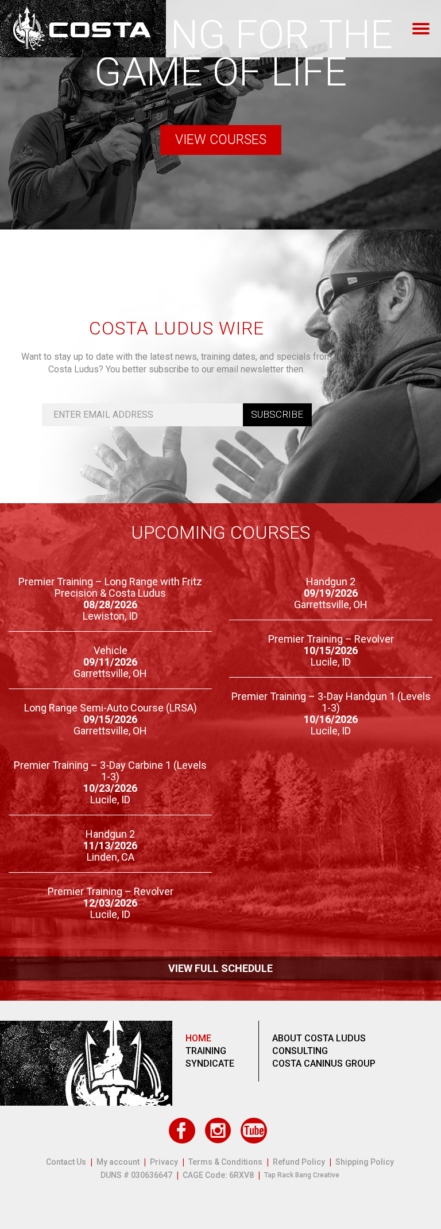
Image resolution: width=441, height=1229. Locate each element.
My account (118, 1161)
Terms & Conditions (225, 1161)
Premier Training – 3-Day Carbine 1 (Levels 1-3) (110, 771)
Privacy (164, 1161)
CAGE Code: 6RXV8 (218, 1175)
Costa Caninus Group (324, 1063)
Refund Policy (299, 1161)
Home (198, 1038)
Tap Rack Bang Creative (301, 1175)
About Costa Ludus (319, 1038)
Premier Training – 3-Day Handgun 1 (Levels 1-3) (331, 702)
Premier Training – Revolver (331, 639)
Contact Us (66, 1161)
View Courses (220, 139)
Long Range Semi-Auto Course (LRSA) (110, 708)
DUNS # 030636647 (136, 1175)
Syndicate (209, 1063)
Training (205, 1050)
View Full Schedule (220, 968)
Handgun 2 (330, 581)
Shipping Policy (364, 1161)
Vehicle (110, 650)
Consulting (300, 1050)
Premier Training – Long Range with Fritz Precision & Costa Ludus (110, 587)
